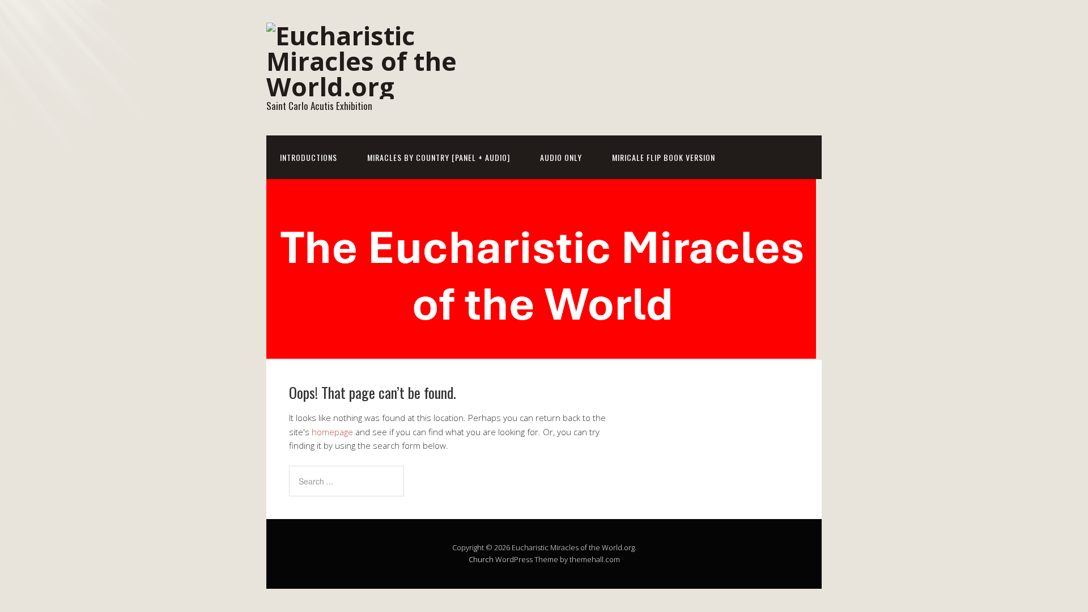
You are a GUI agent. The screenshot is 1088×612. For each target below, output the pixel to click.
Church (481, 559)
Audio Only (561, 157)
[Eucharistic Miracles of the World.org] (379, 86)
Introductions (308, 157)
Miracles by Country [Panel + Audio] (438, 157)
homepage (332, 431)
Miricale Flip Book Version (663, 157)
